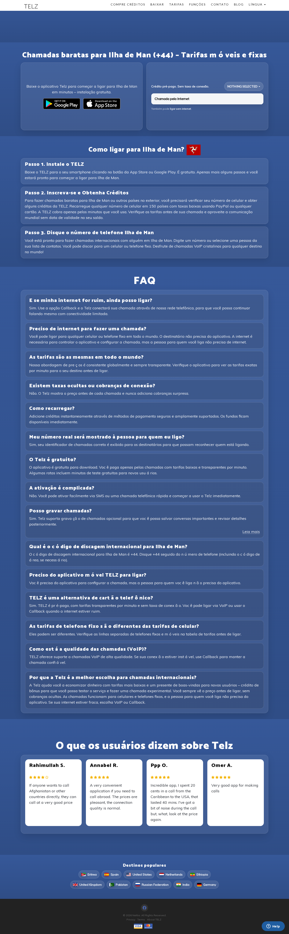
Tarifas (176, 4)
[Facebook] (144, 907)
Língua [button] (256, 4)
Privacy (131, 919)
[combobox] (243, 86)
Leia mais (251, 531)
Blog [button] (239, 4)
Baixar (157, 4)
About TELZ (154, 919)
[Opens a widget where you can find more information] (273, 926)
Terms (141, 919)
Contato (220, 4)
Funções (197, 4)
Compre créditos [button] (128, 4)
